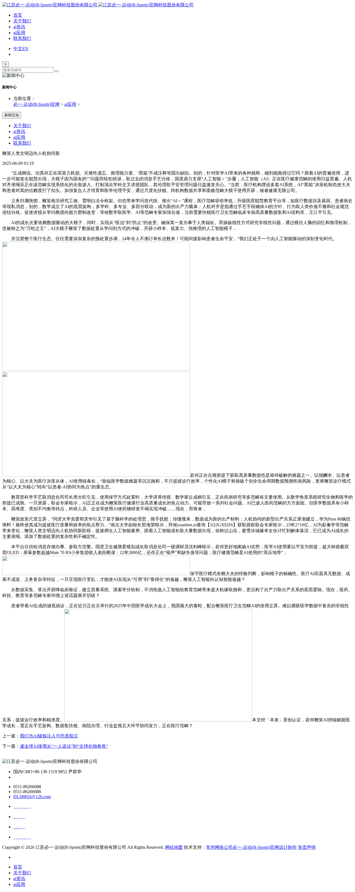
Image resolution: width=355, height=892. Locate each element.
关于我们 (22, 21)
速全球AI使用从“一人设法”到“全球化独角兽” (64, 746)
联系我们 (22, 38)
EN (25, 48)
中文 (17, 48)
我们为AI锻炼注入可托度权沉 (49, 736)
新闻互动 (11, 115)
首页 (17, 15)
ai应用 (19, 32)
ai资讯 (19, 26)
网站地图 (174, 847)
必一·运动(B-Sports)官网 (36, 104)
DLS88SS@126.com (32, 796)
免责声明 (307, 847)
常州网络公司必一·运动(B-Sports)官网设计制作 (251, 847)
